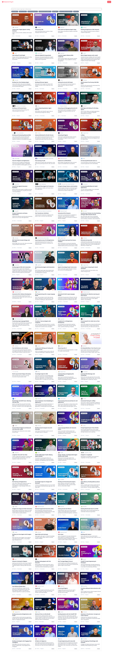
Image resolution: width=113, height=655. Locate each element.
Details (30, 36)
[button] (31, 15)
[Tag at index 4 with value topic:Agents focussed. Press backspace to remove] (57, 11)
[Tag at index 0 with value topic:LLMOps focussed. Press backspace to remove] (17, 11)
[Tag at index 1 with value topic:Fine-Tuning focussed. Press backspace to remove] (25, 11)
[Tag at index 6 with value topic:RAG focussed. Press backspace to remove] (77, 11)
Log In (109, 1)
